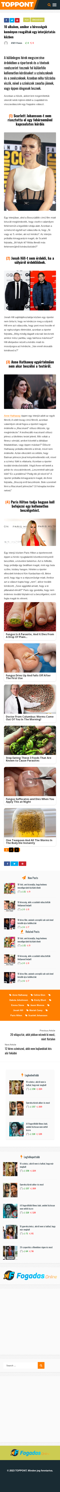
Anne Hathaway (12, 415)
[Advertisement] (30, 1322)
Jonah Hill (18, 1010)
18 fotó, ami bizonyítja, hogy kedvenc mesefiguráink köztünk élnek (32, 886)
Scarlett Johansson (37, 1015)
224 (40, 1089)
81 (32, 1233)
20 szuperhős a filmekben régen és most (36, 1247)
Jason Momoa (37, 1005)
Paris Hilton (16, 1015)
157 (33, 1107)
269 (40, 1107)
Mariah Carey (35, 1010)
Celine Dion (39, 995)
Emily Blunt (40, 1000)
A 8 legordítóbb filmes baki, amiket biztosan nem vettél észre (37, 1127)
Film (26, 20)
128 (40, 1134)
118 (33, 1134)
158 (33, 1089)
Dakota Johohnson (18, 1000)
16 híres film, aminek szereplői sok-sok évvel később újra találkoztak (35, 921)
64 (26, 1251)
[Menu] (54, 4)
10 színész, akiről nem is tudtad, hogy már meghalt (36, 1083)
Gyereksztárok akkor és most (38, 1102)
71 (26, 1233)
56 (32, 1251)
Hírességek (37, 20)
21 (24, 892)
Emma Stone (17, 1005)
